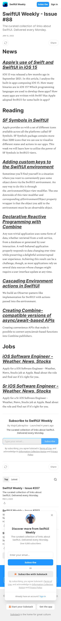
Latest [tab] (14, 479)
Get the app (46, 606)
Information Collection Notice (32, 451)
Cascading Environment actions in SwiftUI (28, 283)
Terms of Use (46, 448)
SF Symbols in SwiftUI (25, 120)
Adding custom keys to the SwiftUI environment (28, 164)
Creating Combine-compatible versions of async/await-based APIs (29, 315)
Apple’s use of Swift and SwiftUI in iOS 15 (28, 65)
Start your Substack (22, 606)
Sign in (54, 4)
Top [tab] (6, 479)
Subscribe (43, 4)
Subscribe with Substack (32, 574)
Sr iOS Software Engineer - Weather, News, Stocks (30, 388)
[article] (30, 495)
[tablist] (11, 479)
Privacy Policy (35, 587)
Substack (15, 614)
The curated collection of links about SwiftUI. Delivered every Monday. (22, 494)
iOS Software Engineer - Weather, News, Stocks (28, 359)
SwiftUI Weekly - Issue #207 (21, 488)
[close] (51, 515)
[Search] (55, 479)
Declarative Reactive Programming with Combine (24, 221)
